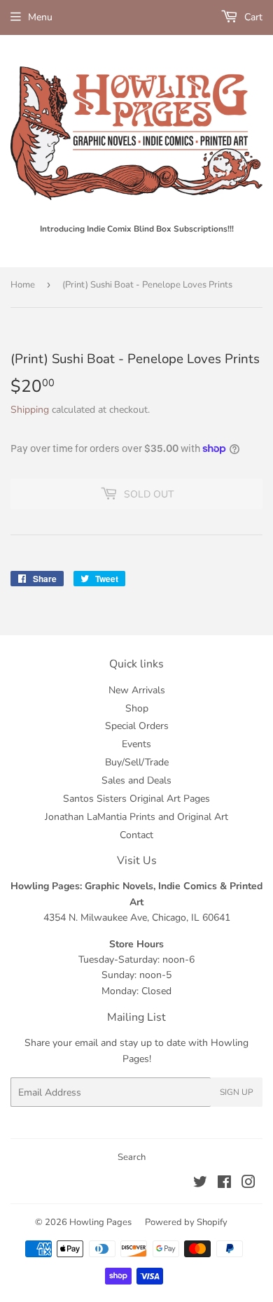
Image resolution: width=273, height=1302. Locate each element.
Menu (40, 17)
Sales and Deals (137, 780)
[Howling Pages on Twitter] (200, 1184)
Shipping (29, 409)
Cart (251, 17)
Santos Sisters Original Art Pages (136, 798)
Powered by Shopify (186, 1222)
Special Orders (137, 726)
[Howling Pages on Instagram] (248, 1184)
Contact (136, 835)
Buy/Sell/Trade (137, 762)
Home (22, 284)
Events (136, 744)
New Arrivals (136, 690)
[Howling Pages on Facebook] (224, 1184)
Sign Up (236, 1092)
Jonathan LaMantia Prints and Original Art (136, 816)
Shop (136, 708)
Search (132, 1157)
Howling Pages (100, 1222)
